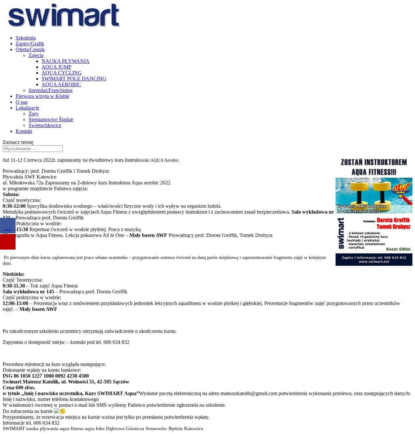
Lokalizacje (27, 108)
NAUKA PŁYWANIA (65, 61)
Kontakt (24, 131)
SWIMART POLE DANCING (74, 78)
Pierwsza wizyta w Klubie (42, 96)
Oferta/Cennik (30, 49)
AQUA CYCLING (62, 73)
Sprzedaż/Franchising (51, 90)
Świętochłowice (45, 125)
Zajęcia (36, 55)
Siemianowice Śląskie (51, 119)
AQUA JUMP (56, 67)
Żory (34, 113)
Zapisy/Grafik (30, 43)
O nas (22, 102)
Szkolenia (26, 38)
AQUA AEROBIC (61, 84)
